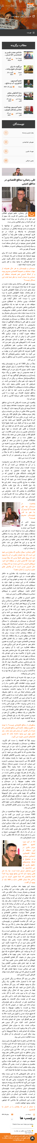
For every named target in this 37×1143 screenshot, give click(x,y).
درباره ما (8, 5)
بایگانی (13, 5)
